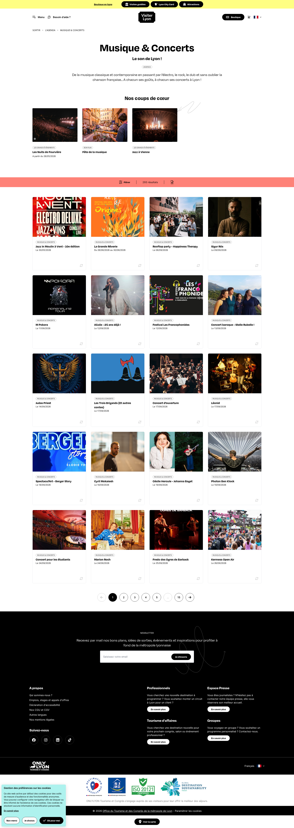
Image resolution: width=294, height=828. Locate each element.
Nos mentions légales (41, 719)
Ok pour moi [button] (53, 820)
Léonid (215, 403)
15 (178, 597)
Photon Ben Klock (222, 481)
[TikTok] (69, 740)
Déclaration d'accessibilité (44, 704)
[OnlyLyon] (39, 766)
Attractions (193, 4)
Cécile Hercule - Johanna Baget (172, 481)
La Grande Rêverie (105, 246)
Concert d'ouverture (166, 403)
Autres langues (38, 714)
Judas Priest (43, 403)
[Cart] (249, 17)
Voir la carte (149, 821)
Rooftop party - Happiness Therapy (175, 246)
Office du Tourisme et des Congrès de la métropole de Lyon (137, 810)
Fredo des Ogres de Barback (171, 559)
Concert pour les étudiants (53, 559)
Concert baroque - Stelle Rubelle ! (232, 324)
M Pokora (42, 324)
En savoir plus (158, 709)
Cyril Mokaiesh (103, 481)
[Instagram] (45, 740)
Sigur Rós (217, 246)
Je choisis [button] (29, 820)
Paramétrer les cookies (188, 810)
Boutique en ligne (103, 4)
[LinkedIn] (57, 740)
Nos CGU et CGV (39, 709)
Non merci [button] (11, 820)
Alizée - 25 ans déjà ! (107, 324)
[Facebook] (33, 740)
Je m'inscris (181, 656)
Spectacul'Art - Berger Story (54, 481)
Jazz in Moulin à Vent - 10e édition (58, 246)
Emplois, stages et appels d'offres (49, 700)
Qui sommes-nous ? (40, 695)
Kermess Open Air (222, 559)
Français (249, 765)
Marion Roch (102, 559)
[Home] (147, 17)
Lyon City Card (166, 4)
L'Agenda (50, 30)
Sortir (36, 30)
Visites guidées (138, 4)
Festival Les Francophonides (171, 324)
